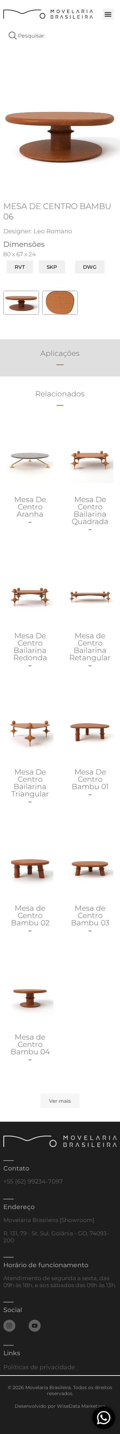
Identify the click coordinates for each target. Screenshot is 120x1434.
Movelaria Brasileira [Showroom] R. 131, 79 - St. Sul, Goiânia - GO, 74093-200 (56, 1230)
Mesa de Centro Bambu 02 (30, 915)
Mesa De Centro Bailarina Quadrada (90, 510)
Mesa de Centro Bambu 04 (30, 1044)
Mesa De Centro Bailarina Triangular (30, 783)
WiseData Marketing (81, 1406)
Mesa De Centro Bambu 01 (90, 779)
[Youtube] (35, 1326)
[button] (108, 14)
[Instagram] (9, 1326)
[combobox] (60, 35)
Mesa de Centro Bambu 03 (90, 915)
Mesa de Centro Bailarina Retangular (90, 646)
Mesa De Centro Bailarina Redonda (30, 646)
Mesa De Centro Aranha (30, 507)
